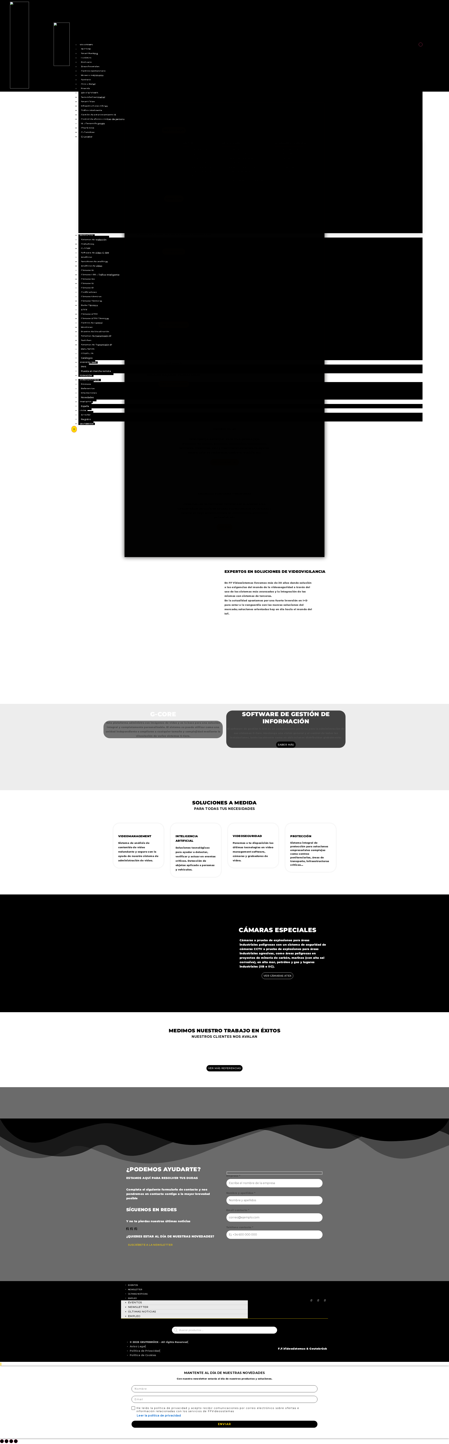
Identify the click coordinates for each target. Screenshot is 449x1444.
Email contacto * (237, 1210)
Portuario (86, 62)
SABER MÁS (286, 744)
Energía (85, 88)
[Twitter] (136, 1229)
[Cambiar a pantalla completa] (6, 1441)
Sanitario (86, 79)
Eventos (133, 1285)
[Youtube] (131, 1229)
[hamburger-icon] (421, 44)
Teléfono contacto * (239, 1227)
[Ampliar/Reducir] (2, 1441)
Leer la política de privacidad (159, 1415)
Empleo (132, 1298)
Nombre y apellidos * (240, 1193)
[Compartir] (11, 1441)
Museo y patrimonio (92, 75)
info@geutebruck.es (235, 95)
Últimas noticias (138, 1294)
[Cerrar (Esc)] (16, 1441)
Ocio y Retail (88, 84)
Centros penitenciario (93, 71)
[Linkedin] (127, 1229)
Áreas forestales (90, 66)
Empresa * (233, 1176)
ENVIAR (224, 1424)
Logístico (86, 58)
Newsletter (135, 1289)
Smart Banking (89, 53)
